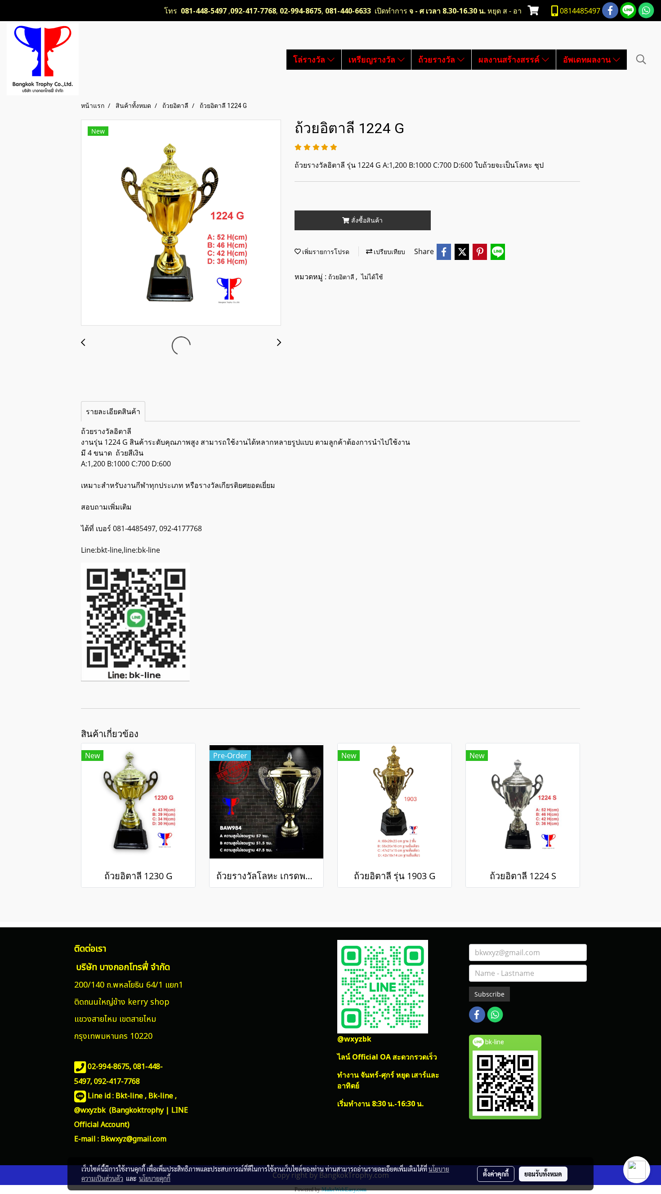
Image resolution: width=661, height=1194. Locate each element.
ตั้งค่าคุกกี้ (496, 1174)
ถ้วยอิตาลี (342, 277)
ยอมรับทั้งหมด (543, 1174)
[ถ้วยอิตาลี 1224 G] (181, 223)
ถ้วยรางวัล (437, 59)
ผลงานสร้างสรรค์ (510, 59)
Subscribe (489, 994)
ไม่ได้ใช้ (372, 277)
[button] (641, 59)
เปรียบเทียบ (388, 251)
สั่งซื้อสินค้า (366, 220)
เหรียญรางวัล (372, 59)
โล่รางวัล (310, 59)
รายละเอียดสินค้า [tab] (113, 411)
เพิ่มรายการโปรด (325, 251)
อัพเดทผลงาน (588, 59)
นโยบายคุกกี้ (154, 1178)
